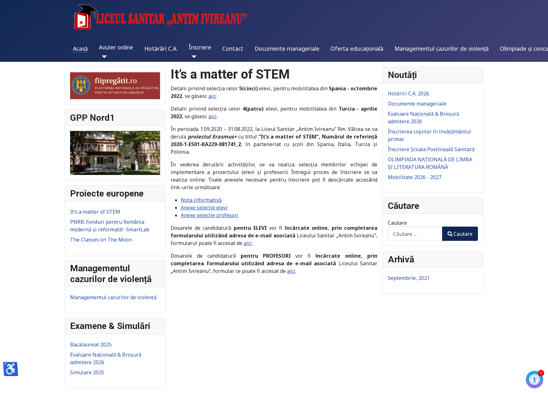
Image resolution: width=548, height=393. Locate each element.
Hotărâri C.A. (161, 48)
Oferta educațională (356, 48)
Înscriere (200, 47)
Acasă (80, 48)
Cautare (397, 222)
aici (212, 96)
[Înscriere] (193, 56)
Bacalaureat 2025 (91, 344)
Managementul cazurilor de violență (442, 48)
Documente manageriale (287, 48)
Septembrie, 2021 (409, 277)
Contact (232, 48)
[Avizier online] (103, 56)
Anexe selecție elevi (204, 207)
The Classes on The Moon (101, 239)
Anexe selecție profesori (209, 215)
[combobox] (415, 234)
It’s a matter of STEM (95, 211)
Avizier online (116, 47)
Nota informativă (201, 199)
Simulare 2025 (87, 372)
